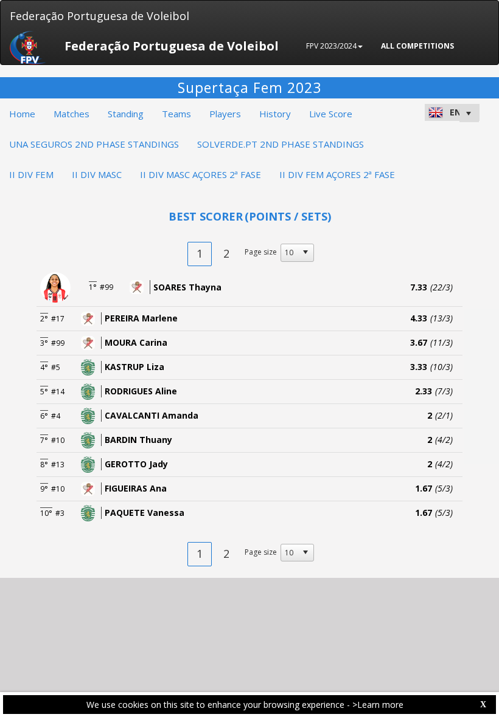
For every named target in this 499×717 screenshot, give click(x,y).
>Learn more (377, 704)
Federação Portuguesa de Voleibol (99, 16)
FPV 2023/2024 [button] (331, 46)
